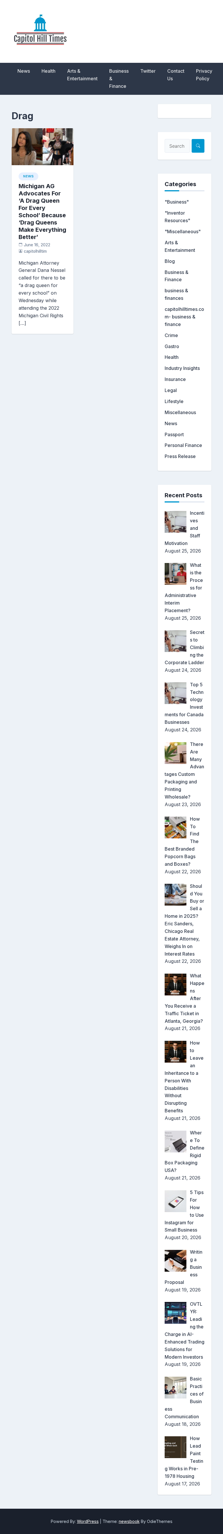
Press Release (180, 456)
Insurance (175, 379)
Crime (171, 335)
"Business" (177, 202)
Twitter (148, 71)
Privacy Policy (204, 74)
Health (48, 71)
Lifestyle (174, 401)
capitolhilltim (35, 251)
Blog (170, 261)
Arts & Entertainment (82, 74)
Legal (171, 390)
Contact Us (175, 74)
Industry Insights (182, 368)
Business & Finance (119, 78)
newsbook (129, 1521)
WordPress (88, 1521)
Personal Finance (183, 445)
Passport (174, 434)
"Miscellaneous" (183, 231)
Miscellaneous (180, 412)
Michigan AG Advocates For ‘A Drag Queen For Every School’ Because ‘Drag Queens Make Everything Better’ (42, 211)
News (23, 71)
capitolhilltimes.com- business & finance (184, 316)
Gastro (172, 346)
